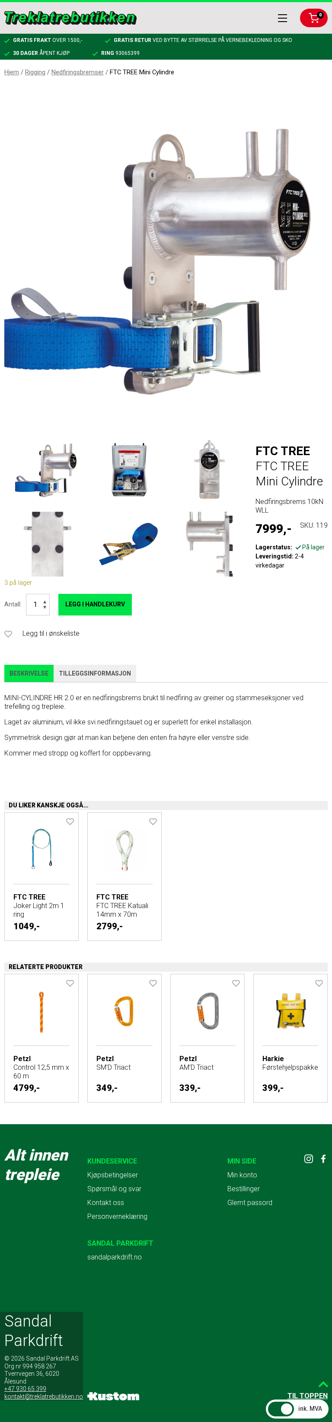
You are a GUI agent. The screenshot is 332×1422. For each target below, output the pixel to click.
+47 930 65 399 (25, 1388)
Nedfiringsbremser (77, 72)
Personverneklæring (117, 1216)
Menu (282, 18)
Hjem (11, 72)
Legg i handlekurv (95, 604)
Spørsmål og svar (114, 1189)
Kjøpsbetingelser (112, 1175)
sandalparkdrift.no (114, 1257)
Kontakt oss (105, 1203)
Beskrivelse (29, 673)
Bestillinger (243, 1189)
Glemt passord (249, 1203)
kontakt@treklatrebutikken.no (43, 1396)
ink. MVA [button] (310, 1408)
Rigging (35, 72)
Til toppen (307, 1396)
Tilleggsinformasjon (95, 673)
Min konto (242, 1175)
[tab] (29, 674)
